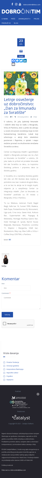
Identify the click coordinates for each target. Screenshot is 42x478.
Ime (3, 284)
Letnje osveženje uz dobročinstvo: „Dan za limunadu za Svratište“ (20, 106)
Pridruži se (6, 23)
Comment (6, 293)
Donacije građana (23, 117)
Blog (16, 23)
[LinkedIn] (25, 60)
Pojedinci (9, 376)
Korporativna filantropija (14, 369)
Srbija (35, 117)
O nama (5, 19)
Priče (13, 19)
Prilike (36, 19)
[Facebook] (13, 60)
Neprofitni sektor (12, 373)
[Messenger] (17, 60)
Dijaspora (9, 380)
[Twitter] (21, 60)
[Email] (13, 64)
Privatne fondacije (12, 362)
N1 (10, 239)
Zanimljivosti (23, 19)
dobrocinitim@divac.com (31, 5)
